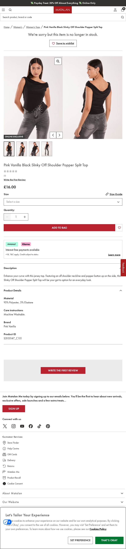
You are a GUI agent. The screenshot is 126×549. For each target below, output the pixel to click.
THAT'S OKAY (109, 540)
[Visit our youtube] (22, 426)
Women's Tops (33, 27)
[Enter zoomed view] (57, 61)
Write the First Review (15, 179)
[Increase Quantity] (24, 217)
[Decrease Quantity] (7, 217)
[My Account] (115, 9)
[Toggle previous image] (53, 135)
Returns (10, 466)
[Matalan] (62, 9)
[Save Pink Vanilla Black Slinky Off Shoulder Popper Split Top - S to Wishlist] (53, 43)
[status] (16, 217)
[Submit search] (10, 9)
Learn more (114, 254)
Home (7, 27)
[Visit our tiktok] (39, 426)
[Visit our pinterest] (47, 426)
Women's (17, 27)
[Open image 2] (21, 148)
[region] (63, 528)
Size (6, 194)
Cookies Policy (98, 529)
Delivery (11, 460)
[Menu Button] (3, 9)
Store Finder (13, 442)
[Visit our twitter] (4, 426)
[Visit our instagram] (13, 426)
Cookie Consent (15, 483)
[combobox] (63, 202)
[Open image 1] (9, 148)
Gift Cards (12, 454)
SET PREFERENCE (80, 540)
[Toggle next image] (59, 135)
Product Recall (14, 477)
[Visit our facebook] (30, 426)
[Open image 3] (34, 148)
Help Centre (13, 448)
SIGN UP (13, 408)
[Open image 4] (46, 148)
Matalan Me (13, 471)
